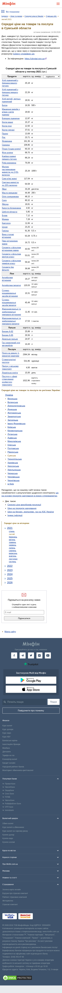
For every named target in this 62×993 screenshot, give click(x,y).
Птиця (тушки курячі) (11, 149)
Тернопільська (15, 459)
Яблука (5, 204)
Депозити (6, 752)
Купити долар (8, 835)
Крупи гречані (8, 130)
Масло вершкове (9, 193)
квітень (12, 540)
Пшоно (5, 133)
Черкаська (13, 473)
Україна (9, 395)
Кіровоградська (15, 430)
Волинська (13, 402)
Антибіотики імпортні (11, 285)
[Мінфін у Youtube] (48, 655)
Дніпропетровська (16, 406)
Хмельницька (14, 469)
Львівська (12, 438)
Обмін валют (7, 823)
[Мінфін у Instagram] (39, 655)
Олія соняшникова (10, 196)
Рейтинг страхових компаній (14, 897)
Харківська (13, 462)
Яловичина (7, 141)
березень (13, 537)
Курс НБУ (6, 737)
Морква (5, 219)
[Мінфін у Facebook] (14, 655)
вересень (13, 553)
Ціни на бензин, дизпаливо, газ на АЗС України (31, 512)
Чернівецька (14, 477)
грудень (12, 561)
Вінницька (12, 398)
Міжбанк (6, 748)
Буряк (4, 215)
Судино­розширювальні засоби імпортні (9, 302)
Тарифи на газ (8, 755)
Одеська (12, 445)
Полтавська (13, 448)
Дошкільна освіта (10, 373)
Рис (3, 137)
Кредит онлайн (8, 763)
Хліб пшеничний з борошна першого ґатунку (10, 92)
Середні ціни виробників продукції (24, 504)
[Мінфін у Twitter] (31, 655)
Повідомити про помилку (31, 710)
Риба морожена (9, 163)
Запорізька (13, 420)
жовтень (12, 556)
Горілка (5, 231)
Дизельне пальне (10, 339)
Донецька (12, 409)
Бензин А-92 (7, 331)
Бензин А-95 (7, 335)
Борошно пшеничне (11, 118)
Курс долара (7, 729)
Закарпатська (14, 416)
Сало (4, 200)
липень (12, 548)
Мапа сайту (10, 631)
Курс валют (7, 726)
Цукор (5, 227)
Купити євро (7, 838)
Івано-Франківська (16, 423)
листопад (13, 559)
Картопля (6, 223)
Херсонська (13, 466)
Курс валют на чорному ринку (15, 831)
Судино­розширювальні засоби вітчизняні (10, 293)
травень (12, 542)
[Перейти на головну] (8, 4)
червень (12, 545)
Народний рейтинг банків (13, 767)
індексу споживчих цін (23, 54)
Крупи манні (7, 122)
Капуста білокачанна (11, 208)
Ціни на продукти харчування (22, 508)
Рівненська (13, 452)
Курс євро (6, 733)
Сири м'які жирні (9, 178)
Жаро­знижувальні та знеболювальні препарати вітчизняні (11, 312)
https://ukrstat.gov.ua (35, 58)
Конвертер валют (9, 759)
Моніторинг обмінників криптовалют (17, 770)
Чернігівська (13, 480)
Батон (4, 105)
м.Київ (11, 484)
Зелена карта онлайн (11, 890)
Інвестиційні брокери (11, 744)
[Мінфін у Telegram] (23, 655)
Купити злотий (8, 842)
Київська (12, 427)
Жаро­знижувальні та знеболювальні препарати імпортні (11, 321)
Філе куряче (7, 152)
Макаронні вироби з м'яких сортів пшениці (11, 112)
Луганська (12, 434)
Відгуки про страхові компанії (15, 893)
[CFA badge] (41, 916)
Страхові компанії (10, 904)
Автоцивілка (7, 901)
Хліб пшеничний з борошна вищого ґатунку (10, 83)
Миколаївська (14, 441)
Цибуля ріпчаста (9, 212)
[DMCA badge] (31, 978)
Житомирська (14, 413)
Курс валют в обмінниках (13, 827)
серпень (12, 550)
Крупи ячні (7, 126)
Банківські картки (9, 740)
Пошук (53, 702)
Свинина (6, 145)
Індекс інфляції (15, 515)
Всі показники (12, 12)
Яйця (4, 189)
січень (12, 531)
